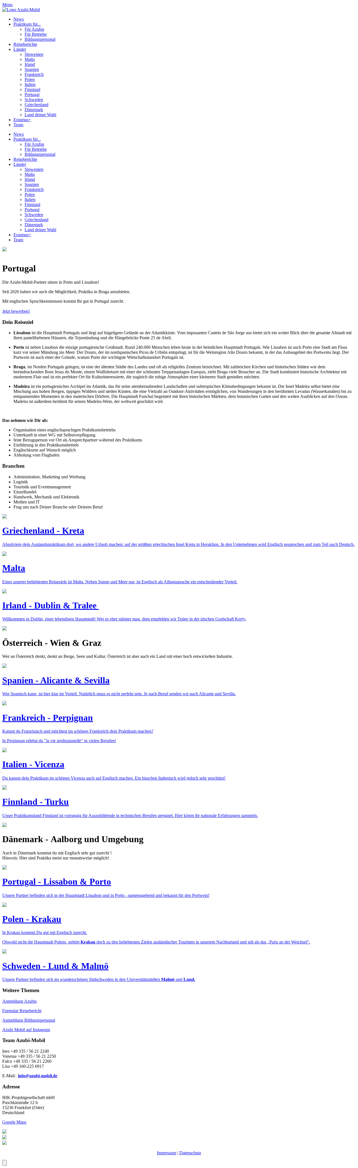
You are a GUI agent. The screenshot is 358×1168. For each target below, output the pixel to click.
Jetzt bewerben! (16, 311)
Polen (30, 79)
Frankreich (34, 74)
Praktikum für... (27, 24)
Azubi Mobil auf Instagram (26, 1029)
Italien (30, 84)
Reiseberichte (25, 44)
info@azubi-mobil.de (37, 1075)
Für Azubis (34, 29)
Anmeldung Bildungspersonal (28, 1020)
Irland (30, 64)
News (18, 19)
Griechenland (36, 104)
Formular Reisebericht (21, 1010)
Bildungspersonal (40, 39)
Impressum (166, 1152)
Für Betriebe (36, 34)
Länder (19, 49)
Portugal (32, 94)
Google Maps (14, 1122)
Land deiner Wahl (40, 114)
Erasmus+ (22, 119)
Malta (30, 59)
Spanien (32, 69)
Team (18, 124)
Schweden (34, 99)
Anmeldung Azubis (19, 1001)
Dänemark (34, 109)
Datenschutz (190, 1152)
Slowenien (34, 54)
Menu (7, 4)
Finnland (32, 89)
